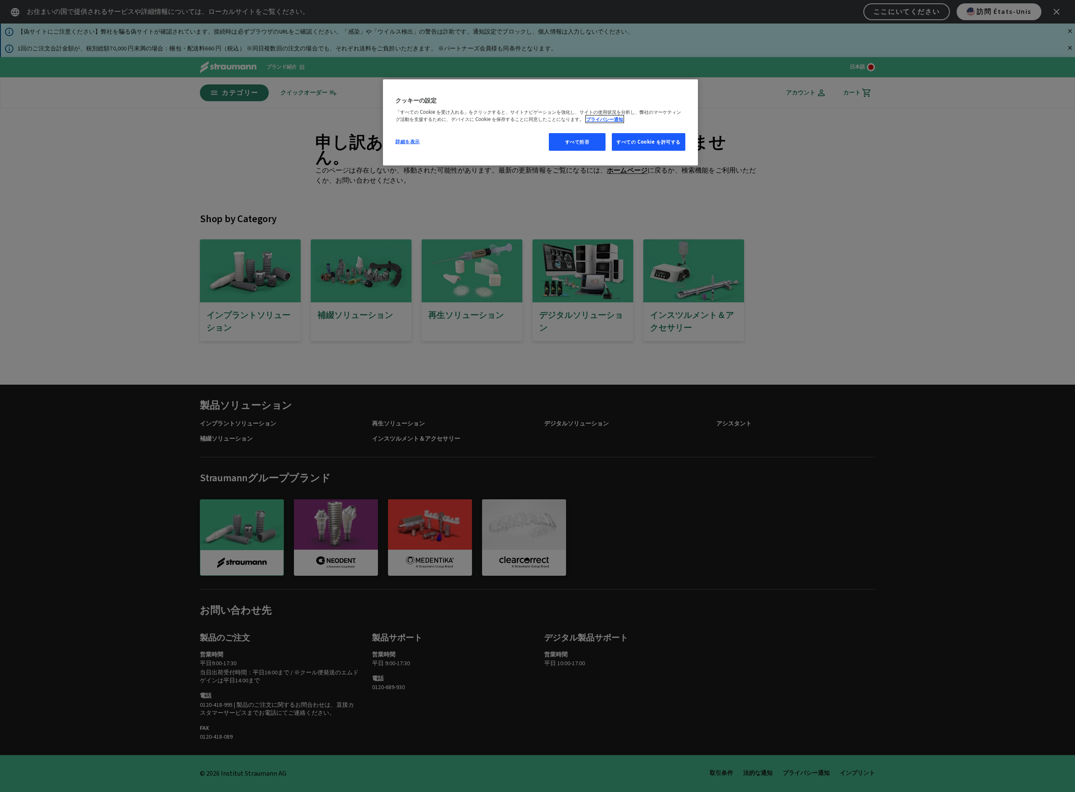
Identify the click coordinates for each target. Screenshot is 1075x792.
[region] (540, 122)
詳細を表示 (408, 141)
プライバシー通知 (604, 119)
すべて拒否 (577, 142)
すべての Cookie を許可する (648, 142)
